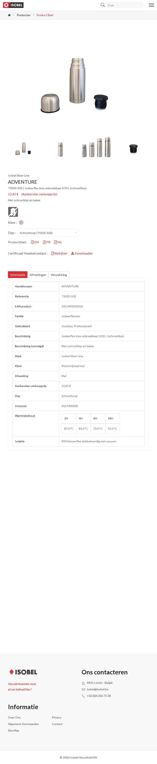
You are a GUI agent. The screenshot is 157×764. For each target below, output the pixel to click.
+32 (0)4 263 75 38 (99, 695)
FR (48, 242)
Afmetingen (38, 275)
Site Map (13, 730)
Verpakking (59, 275)
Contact (57, 724)
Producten (23, 15)
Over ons (14, 717)
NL (59, 242)
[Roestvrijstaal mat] (21, 222)
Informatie (17, 275)
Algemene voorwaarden (23, 724)
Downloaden (83, 253)
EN (37, 242)
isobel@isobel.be (97, 689)
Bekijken (61, 253)
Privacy (56, 717)
